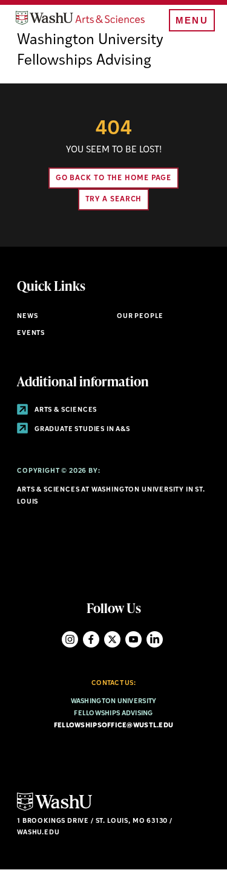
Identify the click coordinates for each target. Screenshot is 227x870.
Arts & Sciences (65, 410)
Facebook (91, 639)
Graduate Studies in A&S (81, 429)
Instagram (70, 639)
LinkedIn (154, 639)
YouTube (133, 639)
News (27, 316)
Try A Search (113, 199)
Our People (140, 316)
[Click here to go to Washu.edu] (54, 809)
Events (31, 333)
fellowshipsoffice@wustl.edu (113, 725)
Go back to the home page (114, 178)
